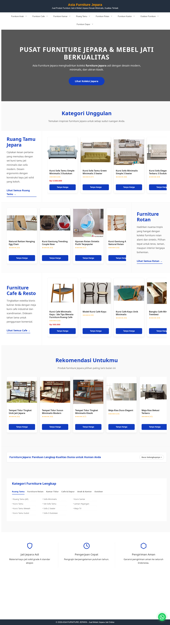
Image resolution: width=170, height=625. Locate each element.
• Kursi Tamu (17, 504)
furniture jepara (96, 65)
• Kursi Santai (79, 499)
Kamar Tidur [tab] (52, 491)
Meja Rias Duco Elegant (120, 410)
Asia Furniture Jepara (85, 5)
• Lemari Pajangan (81, 504)
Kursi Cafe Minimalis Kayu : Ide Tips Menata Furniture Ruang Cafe (61, 314)
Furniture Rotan (102, 16)
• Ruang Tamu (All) (20, 499)
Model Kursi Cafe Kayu (94, 311)
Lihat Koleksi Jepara (86, 81)
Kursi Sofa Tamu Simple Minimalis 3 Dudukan (61, 172)
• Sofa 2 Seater (48, 508)
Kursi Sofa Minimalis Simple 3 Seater (127, 172)
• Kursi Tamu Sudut (20, 513)
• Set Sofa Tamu (49, 504)
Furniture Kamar (60, 16)
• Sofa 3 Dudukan (50, 513)
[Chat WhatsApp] (162, 617)
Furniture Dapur (83, 24)
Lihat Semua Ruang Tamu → (18, 192)
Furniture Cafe (38, 16)
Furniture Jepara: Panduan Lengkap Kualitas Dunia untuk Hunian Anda (55, 457)
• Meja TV (77, 508)
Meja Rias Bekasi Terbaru (150, 412)
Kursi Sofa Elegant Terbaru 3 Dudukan (159, 172)
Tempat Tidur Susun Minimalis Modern (52, 412)
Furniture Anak (17, 16)
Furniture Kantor (125, 16)
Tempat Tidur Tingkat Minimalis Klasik (86, 412)
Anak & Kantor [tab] (84, 491)
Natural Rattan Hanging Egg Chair (22, 243)
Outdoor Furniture (148, 16)
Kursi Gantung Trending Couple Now (55, 243)
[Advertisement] (85, 599)
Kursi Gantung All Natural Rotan (117, 243)
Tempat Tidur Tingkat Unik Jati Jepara (20, 412)
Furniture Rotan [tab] (35, 491)
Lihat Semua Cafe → (18, 330)
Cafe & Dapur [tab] (68, 491)
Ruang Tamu (81, 16)
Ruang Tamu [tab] (18, 491)
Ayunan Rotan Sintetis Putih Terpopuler (87, 243)
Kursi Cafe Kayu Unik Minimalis (127, 313)
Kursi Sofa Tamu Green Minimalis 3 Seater (95, 172)
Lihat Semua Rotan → (149, 261)
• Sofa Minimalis (49, 499)
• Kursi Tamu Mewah (21, 508)
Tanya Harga (62, 187)
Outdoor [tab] (98, 491)
